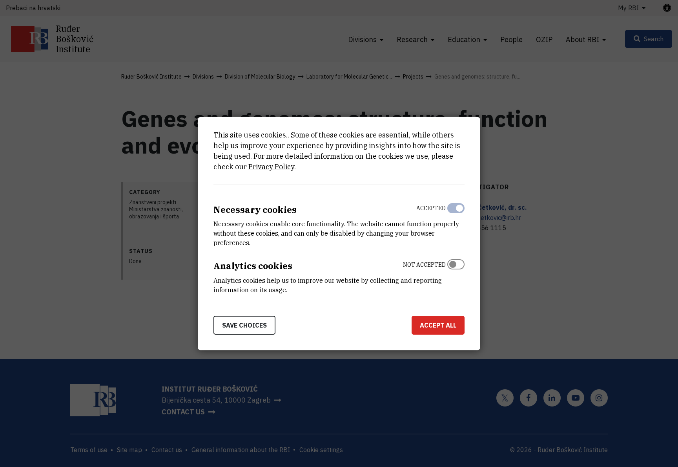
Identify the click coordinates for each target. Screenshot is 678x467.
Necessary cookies (255, 209)
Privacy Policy (271, 166)
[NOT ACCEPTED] (456, 275)
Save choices (244, 325)
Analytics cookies (252, 265)
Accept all (438, 325)
